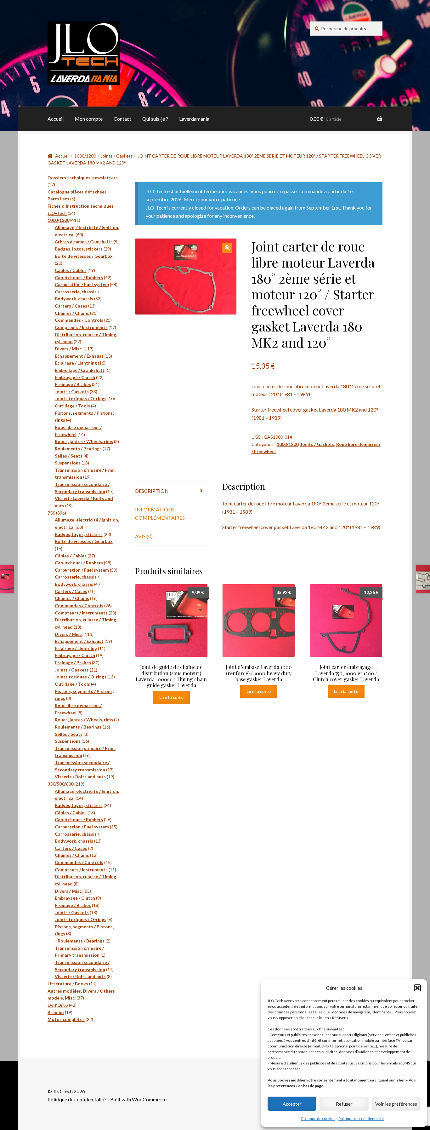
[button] (417, 988)
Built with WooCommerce (138, 1099)
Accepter (292, 1104)
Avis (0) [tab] (144, 536)
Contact (122, 119)
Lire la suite (171, 697)
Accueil (56, 119)
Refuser (344, 1104)
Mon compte (89, 119)
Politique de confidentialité (361, 1118)
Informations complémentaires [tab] (160, 513)
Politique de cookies (318, 1118)
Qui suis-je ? (155, 119)
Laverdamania (194, 119)
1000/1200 (85, 156)
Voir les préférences (396, 1104)
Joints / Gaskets (117, 156)
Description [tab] (152, 491)
